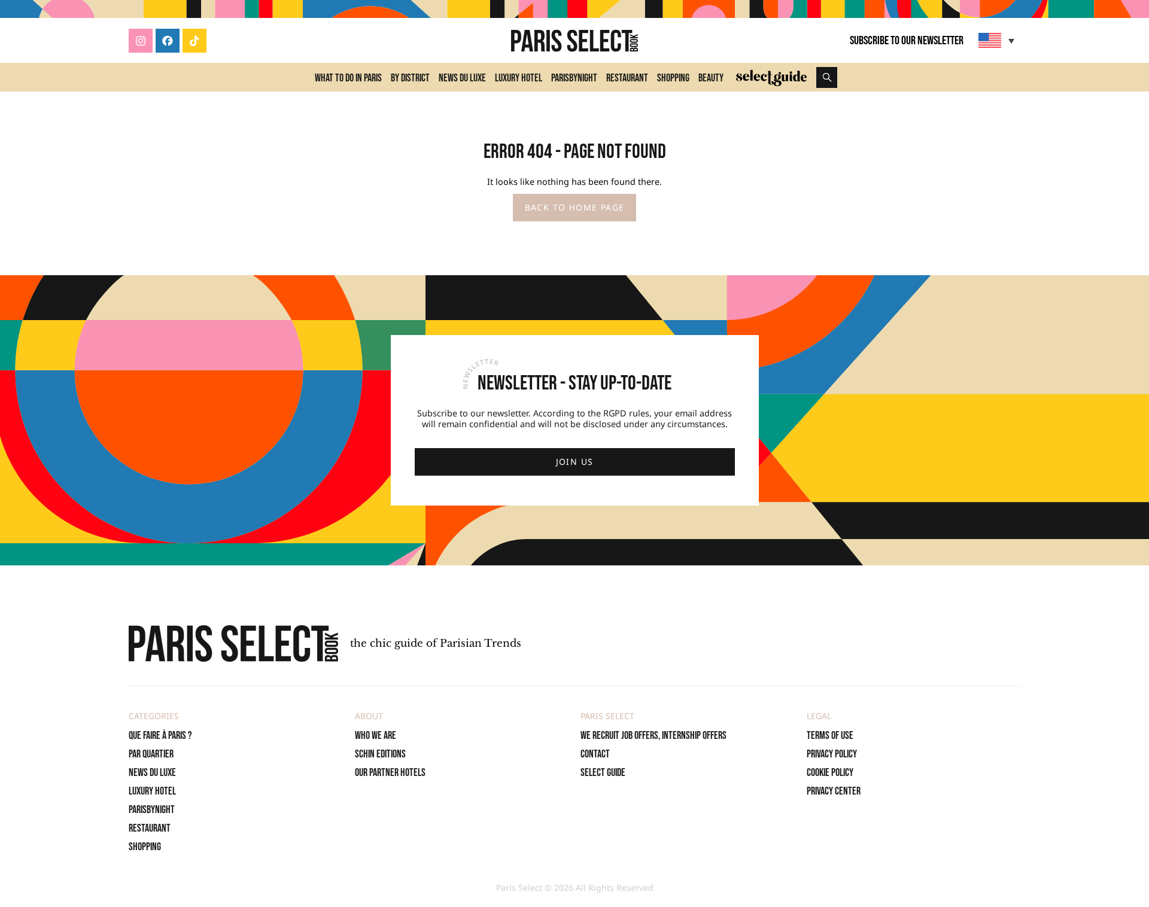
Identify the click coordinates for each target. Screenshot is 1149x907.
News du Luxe (462, 78)
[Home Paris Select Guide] (771, 77)
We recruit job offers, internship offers (653, 735)
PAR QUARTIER (151, 754)
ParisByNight (574, 78)
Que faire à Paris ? (160, 735)
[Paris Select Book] (233, 643)
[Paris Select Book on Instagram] (141, 41)
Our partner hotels (390, 772)
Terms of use (830, 735)
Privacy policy (832, 754)
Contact (595, 754)
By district (410, 78)
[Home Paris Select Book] (574, 40)
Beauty (711, 78)
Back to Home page (575, 207)
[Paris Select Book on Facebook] (168, 41)
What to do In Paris (348, 78)
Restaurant (627, 78)
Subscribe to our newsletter (906, 41)
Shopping (673, 78)
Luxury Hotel (518, 78)
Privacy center (834, 791)
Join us (575, 461)
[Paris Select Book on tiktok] (194, 41)
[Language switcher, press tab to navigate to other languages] (997, 40)
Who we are (375, 735)
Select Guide (602, 772)
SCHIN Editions (380, 754)
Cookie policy (830, 772)
